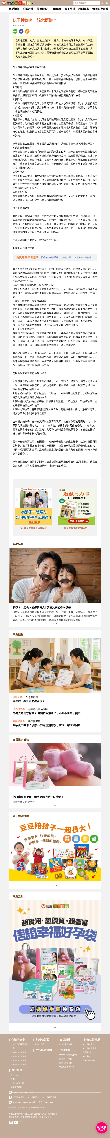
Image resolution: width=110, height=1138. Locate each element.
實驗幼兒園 (39, 1044)
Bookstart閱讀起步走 (68, 1054)
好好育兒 (14, 1074)
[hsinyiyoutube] (15, 1123)
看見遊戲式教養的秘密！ (76, 528)
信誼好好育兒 (19, 1097)
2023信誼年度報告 (18, 1056)
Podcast (56, 9)
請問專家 (83, 9)
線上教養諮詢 (16, 1086)
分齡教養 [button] (28, 9)
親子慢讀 (70, 9)
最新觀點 (42, 9)
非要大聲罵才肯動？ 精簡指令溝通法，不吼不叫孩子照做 (46, 713)
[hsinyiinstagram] (20, 1123)
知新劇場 (87, 1052)
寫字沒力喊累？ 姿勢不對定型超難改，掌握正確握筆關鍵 (46, 725)
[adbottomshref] (33, 506)
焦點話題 (14, 9)
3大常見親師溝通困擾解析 (33, 528)
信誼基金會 (18, 1039)
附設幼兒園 (42, 1039)
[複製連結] (27, 31)
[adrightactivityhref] (55, 961)
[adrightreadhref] (55, 850)
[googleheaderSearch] (102, 3)
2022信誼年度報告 (18, 1052)
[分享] (15, 31)
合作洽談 (24, 1107)
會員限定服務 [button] (100, 9)
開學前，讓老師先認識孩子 (29, 701)
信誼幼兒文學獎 (65, 1058)
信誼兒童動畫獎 (65, 1062)
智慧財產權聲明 (37, 1107)
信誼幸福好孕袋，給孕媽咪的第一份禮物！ (38, 797)
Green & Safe (89, 1060)
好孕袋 (13, 1078)
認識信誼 (12, 1107)
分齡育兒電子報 (17, 1082)
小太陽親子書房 (89, 1048)
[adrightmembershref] (55, 767)
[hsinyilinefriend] (11, 1123)
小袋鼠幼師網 (44, 1050)
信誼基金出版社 (65, 1044)
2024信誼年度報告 (18, 1060)
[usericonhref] (106, 3)
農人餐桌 (87, 1056)
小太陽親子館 (88, 1044)
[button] (32, 2)
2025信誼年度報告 (18, 1064)
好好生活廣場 (92, 1039)
